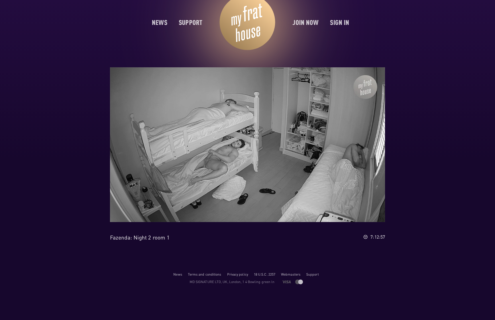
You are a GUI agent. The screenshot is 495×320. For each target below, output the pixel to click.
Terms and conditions (204, 274)
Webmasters (290, 274)
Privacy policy (237, 274)
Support (312, 274)
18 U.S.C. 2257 (264, 274)
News (177, 274)
